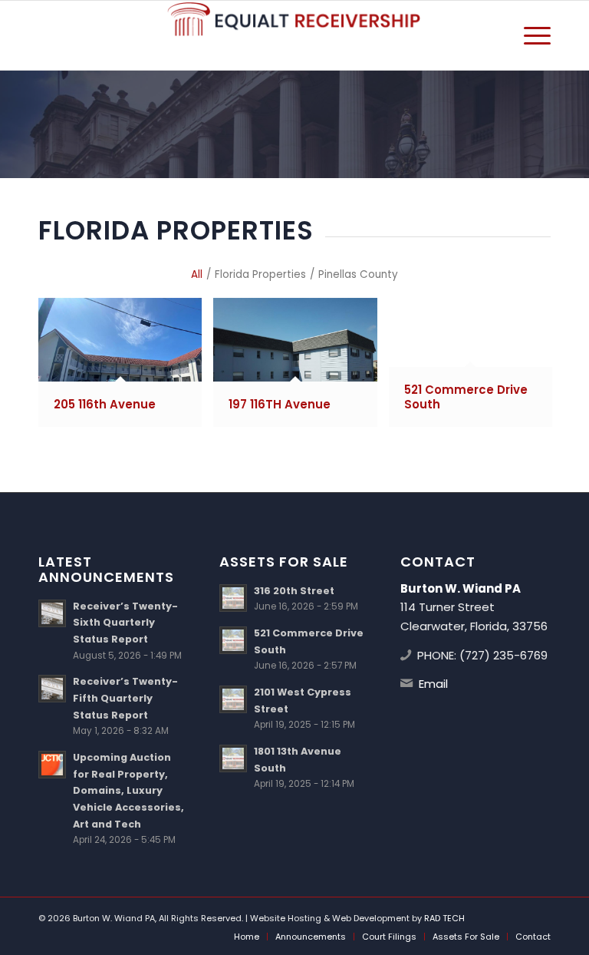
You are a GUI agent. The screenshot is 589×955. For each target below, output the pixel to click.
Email (433, 684)
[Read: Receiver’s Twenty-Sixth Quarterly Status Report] (52, 613)
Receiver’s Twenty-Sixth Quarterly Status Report (125, 623)
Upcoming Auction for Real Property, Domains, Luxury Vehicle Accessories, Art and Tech (128, 791)
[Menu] (529, 35)
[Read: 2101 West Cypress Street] (233, 699)
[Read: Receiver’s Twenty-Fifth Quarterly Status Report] (52, 688)
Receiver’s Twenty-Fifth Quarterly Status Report (125, 698)
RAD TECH (444, 918)
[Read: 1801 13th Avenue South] (233, 758)
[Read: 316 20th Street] (233, 598)
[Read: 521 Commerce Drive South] (233, 640)
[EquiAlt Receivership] (294, 35)
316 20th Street (294, 590)
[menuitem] (529, 35)
